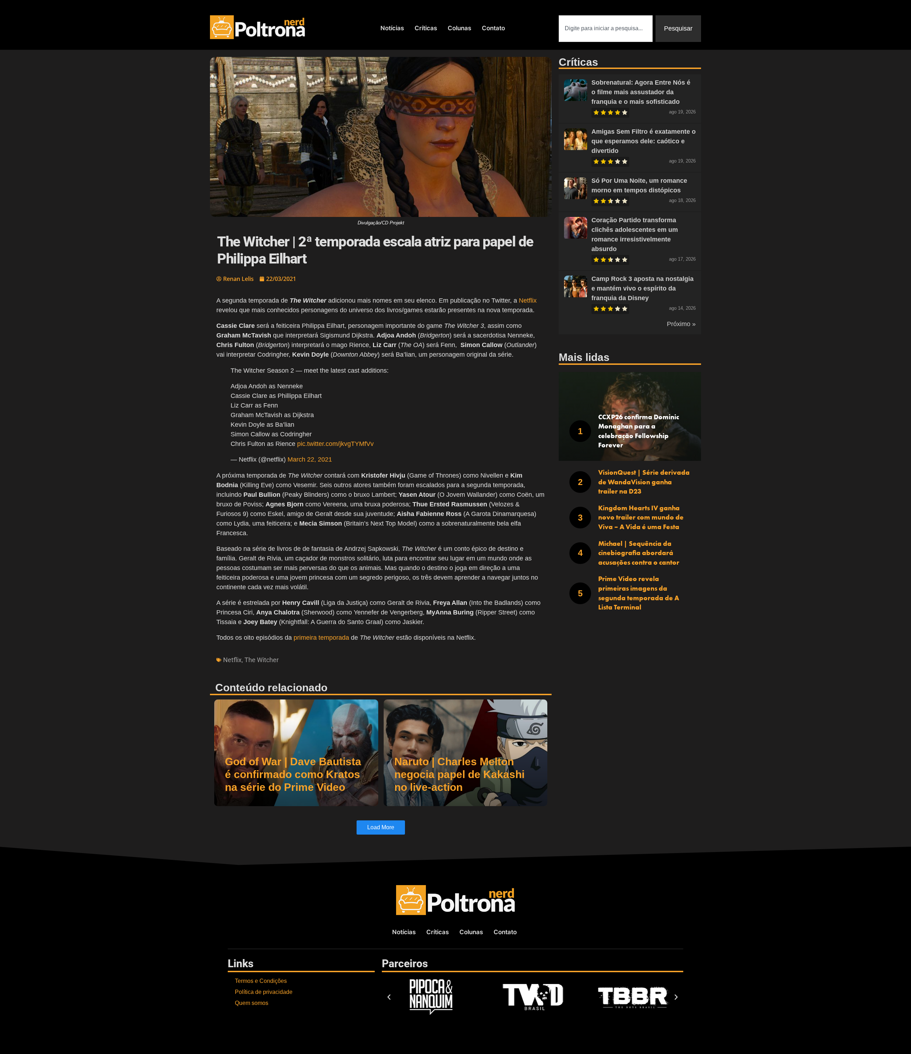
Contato (493, 28)
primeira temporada (321, 637)
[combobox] (606, 28)
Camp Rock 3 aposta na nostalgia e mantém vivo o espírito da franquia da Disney (642, 288)
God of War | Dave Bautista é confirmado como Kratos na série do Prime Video (293, 774)
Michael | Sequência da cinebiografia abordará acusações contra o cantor (638, 553)
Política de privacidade (264, 992)
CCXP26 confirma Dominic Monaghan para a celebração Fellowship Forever (638, 431)
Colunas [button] (459, 28)
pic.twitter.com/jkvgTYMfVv (335, 443)
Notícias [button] (392, 28)
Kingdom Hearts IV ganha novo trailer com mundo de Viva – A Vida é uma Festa (641, 517)
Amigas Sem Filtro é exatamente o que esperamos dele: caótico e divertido (643, 141)
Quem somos (251, 1003)
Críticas (426, 28)
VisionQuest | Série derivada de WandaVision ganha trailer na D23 (644, 482)
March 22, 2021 (310, 459)
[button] (389, 997)
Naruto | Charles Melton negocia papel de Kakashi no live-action (459, 774)
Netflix (528, 300)
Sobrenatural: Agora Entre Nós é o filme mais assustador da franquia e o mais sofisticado (640, 92)
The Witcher (261, 660)
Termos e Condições (261, 981)
